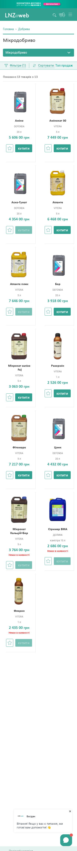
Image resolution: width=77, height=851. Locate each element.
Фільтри (18, 65)
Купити (23, 148)
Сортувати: (46, 65)
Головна (8, 29)
